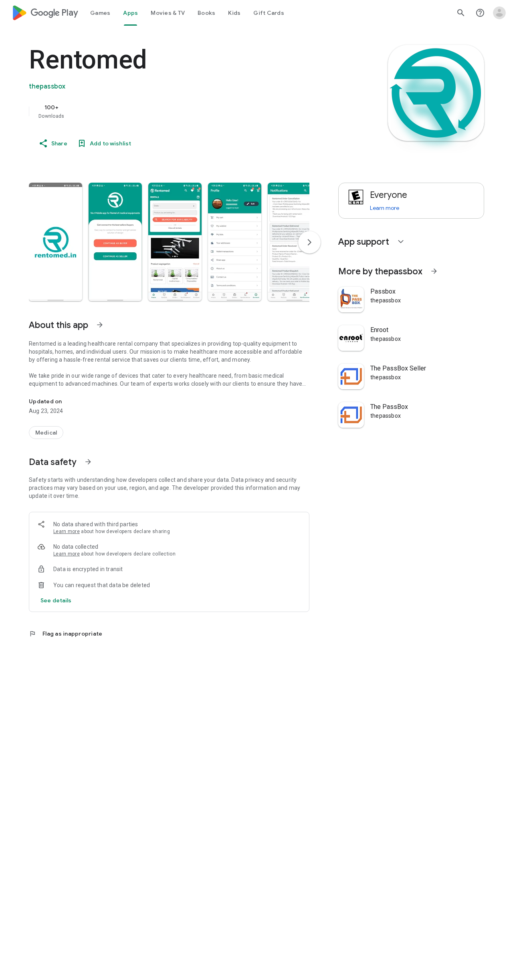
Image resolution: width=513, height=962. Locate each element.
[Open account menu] (499, 12)
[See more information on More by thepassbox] (434, 271)
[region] (189, 111)
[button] (55, 242)
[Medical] (46, 433)
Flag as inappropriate (65, 633)
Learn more (66, 531)
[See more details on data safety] (56, 600)
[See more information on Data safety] (88, 461)
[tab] (100, 13)
